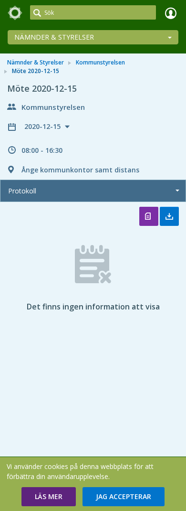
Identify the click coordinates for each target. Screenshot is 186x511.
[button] (48, 496)
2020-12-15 (43, 126)
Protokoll (22, 190)
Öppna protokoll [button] (148, 216)
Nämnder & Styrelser (54, 37)
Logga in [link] (170, 13)
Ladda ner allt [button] (169, 216)
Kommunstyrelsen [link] (100, 62)
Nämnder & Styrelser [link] (35, 62)
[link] (15, 13)
